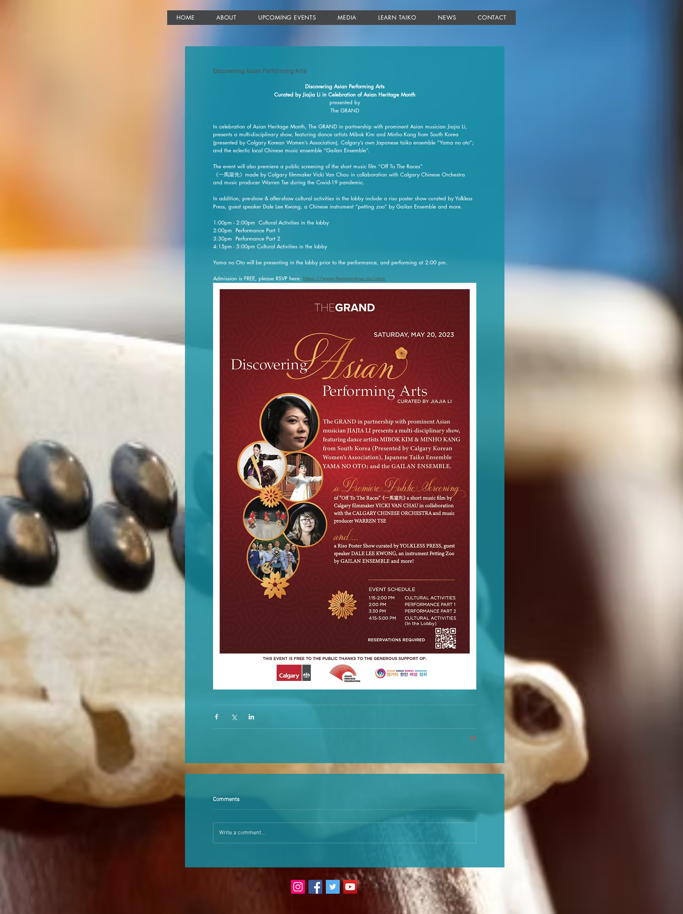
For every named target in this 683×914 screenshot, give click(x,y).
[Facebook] (315, 887)
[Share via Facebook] (216, 716)
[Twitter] (333, 887)
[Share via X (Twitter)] (234, 716)
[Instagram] (298, 887)
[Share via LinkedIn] (251, 716)
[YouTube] (350, 887)
